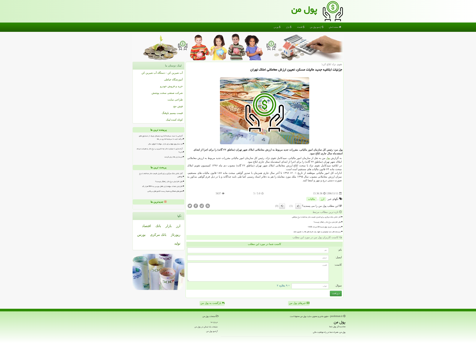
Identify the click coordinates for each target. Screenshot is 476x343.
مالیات (311, 199)
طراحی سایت (175, 99)
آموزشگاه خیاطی (173, 79)
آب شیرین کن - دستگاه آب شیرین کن (162, 72)
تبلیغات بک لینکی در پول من (206, 327)
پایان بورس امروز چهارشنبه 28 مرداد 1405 (324, 227)
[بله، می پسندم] (298, 206)
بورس (276, 27)
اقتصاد (300, 27)
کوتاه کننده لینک (174, 119)
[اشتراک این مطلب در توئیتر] (189, 205)
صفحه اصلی (334, 27)
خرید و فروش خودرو (171, 86)
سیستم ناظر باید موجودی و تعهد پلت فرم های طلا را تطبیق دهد (317, 232)
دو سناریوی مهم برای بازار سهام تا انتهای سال (165, 144)
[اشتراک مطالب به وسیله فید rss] (207, 205)
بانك (158, 226)
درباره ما (214, 322)
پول (328, 158)
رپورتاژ (175, 235)
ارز (322, 199)
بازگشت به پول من (211, 303)
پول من (304, 9)
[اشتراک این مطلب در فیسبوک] (195, 205)
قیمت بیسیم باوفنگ (172, 113)
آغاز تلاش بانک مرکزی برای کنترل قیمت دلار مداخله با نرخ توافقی (316, 217)
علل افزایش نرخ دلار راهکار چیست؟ (327, 222)
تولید (177, 243)
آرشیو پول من (316, 27)
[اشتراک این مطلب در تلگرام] (201, 205)
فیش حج (178, 106)
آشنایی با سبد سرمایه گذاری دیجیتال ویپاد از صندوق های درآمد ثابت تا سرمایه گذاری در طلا (161, 137)
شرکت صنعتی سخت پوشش (167, 93)
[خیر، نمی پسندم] (282, 206)
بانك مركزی (158, 235)
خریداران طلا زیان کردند (173, 157)
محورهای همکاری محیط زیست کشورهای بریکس (165, 191)
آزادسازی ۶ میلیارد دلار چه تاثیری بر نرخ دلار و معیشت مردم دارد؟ (160, 150)
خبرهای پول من (298, 303)
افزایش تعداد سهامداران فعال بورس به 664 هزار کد (162, 186)
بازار (288, 27)
